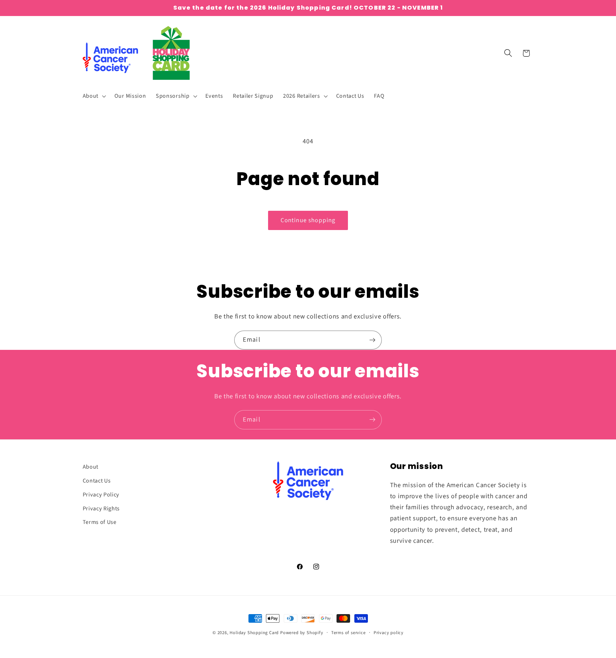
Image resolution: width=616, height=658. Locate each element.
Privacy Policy (101, 494)
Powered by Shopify (301, 632)
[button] (93, 95)
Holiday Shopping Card (254, 632)
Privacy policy (389, 632)
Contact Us (97, 480)
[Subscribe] (372, 340)
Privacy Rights (101, 508)
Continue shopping (308, 220)
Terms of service (348, 632)
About (90, 467)
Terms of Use (100, 522)
